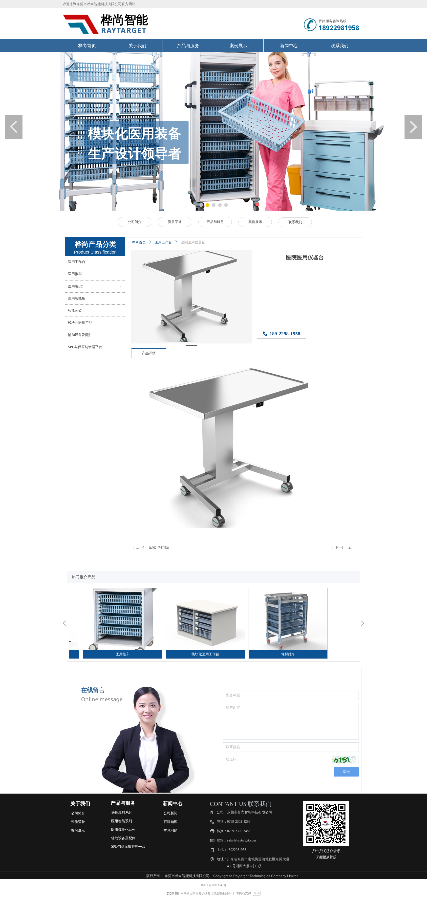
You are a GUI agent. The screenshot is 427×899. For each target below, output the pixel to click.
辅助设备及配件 (80, 335)
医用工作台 (163, 242)
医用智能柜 (76, 298)
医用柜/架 (95, 286)
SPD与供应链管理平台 (85, 347)
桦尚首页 (139, 242)
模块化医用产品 (80, 322)
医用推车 (75, 274)
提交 (346, 772)
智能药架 (75, 310)
